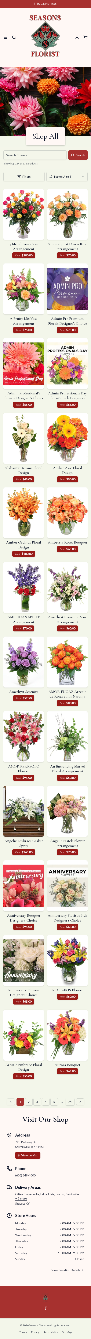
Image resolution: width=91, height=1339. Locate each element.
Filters (26, 176)
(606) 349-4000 (47, 4)
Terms (23, 1332)
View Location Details (65, 1270)
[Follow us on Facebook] (45, 1308)
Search (80, 155)
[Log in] (77, 37)
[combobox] (67, 176)
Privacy (35, 1332)
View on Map (29, 1155)
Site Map (67, 1332)
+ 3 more (21, 1198)
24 (70, 1101)
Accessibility (51, 1332)
